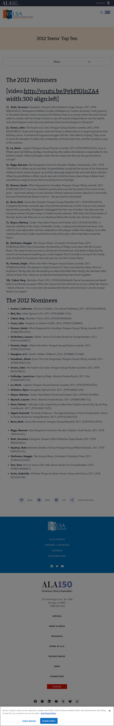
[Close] (109, 711)
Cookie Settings (29, 721)
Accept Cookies (49, 721)
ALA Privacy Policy (48, 713)
